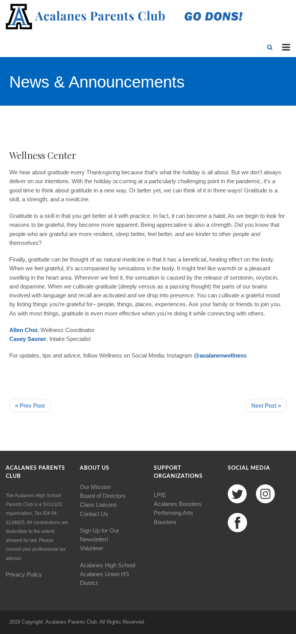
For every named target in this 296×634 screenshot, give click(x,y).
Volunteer (91, 548)
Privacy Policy (24, 574)
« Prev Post (30, 405)
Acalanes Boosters (178, 504)
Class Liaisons (98, 504)
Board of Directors (103, 495)
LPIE (160, 495)
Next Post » (266, 405)
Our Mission (95, 487)
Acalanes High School (107, 565)
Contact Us (94, 514)
